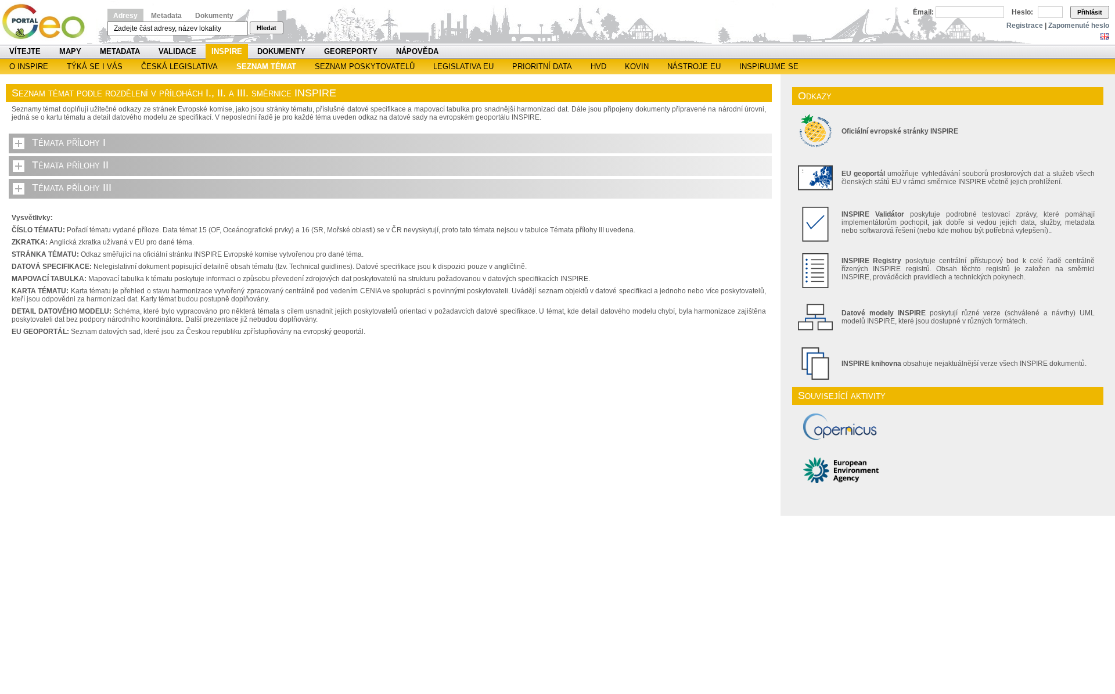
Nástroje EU (694, 66)
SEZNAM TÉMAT (266, 66)
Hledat (266, 27)
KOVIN (637, 66)
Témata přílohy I (69, 142)
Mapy (70, 51)
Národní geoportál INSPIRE (48, 22)
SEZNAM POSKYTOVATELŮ (365, 66)
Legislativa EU (463, 66)
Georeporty (350, 51)
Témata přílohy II (70, 165)
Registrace (1024, 25)
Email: (923, 12)
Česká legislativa (179, 66)
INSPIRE (226, 51)
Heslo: (1022, 12)
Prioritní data (542, 66)
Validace (177, 51)
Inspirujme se (769, 66)
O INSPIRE (28, 66)
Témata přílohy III (72, 187)
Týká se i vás (95, 66)
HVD (598, 66)
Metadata (166, 16)
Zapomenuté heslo (1078, 25)
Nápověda (417, 51)
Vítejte (25, 51)
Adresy (125, 16)
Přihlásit (1089, 12)
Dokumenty (214, 16)
